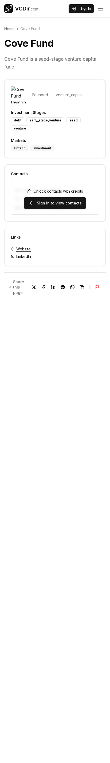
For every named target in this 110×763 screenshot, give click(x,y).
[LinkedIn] (53, 287)
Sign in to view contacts (59, 203)
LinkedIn (23, 256)
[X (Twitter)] (34, 287)
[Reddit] (62, 287)
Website (23, 249)
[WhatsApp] (72, 287)
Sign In (85, 8)
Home (9, 28)
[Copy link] (82, 287)
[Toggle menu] (100, 8)
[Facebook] (43, 287)
